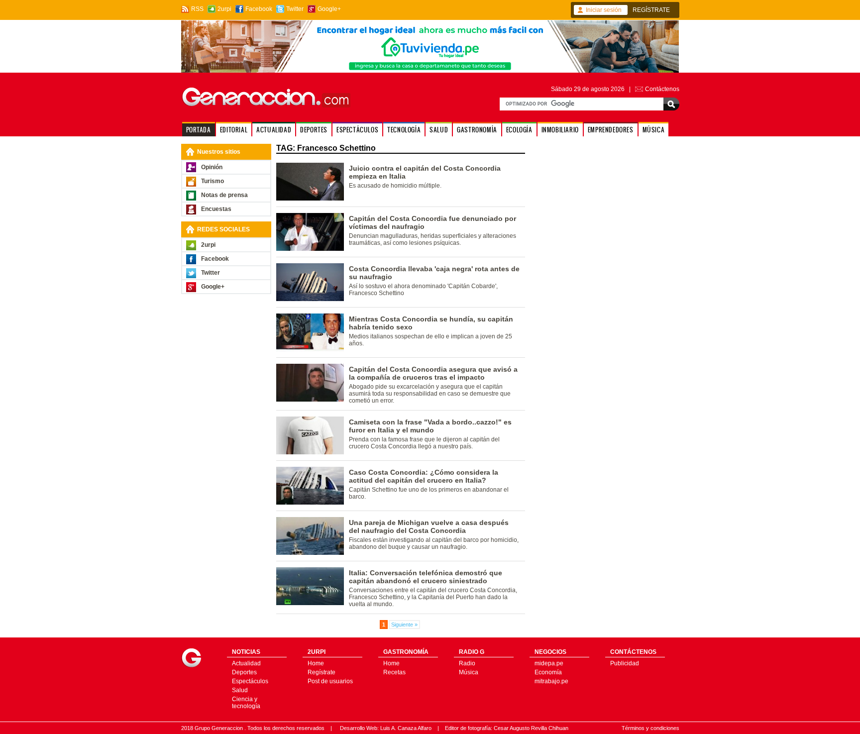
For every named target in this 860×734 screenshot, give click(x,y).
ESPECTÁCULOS (357, 129)
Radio (467, 663)
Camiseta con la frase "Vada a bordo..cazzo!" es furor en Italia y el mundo (430, 426)
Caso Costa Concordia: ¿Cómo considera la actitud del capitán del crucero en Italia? (423, 476)
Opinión (211, 167)
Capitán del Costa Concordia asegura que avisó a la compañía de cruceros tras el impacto (433, 373)
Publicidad (624, 663)
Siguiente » (404, 625)
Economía (548, 672)
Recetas (394, 672)
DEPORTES (313, 129)
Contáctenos (662, 89)
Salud (240, 690)
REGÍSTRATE (651, 9)
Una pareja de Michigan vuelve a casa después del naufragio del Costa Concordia (429, 526)
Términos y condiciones (650, 728)
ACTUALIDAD (273, 129)
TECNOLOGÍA (404, 129)
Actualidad (246, 663)
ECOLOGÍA (519, 129)
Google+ (329, 8)
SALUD (439, 129)
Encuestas (216, 209)
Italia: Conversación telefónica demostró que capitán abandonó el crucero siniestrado (425, 577)
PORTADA (198, 129)
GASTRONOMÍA (477, 129)
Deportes (244, 672)
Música (468, 672)
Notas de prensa (224, 195)
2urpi (224, 8)
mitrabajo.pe (551, 681)
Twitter (295, 8)
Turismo (212, 181)
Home (316, 663)
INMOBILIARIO (560, 129)
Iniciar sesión (604, 9)
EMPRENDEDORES (611, 129)
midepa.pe (549, 663)
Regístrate (321, 672)
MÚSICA (654, 129)
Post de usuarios (330, 681)
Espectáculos (250, 681)
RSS (197, 8)
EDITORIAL (233, 129)
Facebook (258, 8)
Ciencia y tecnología (246, 703)
